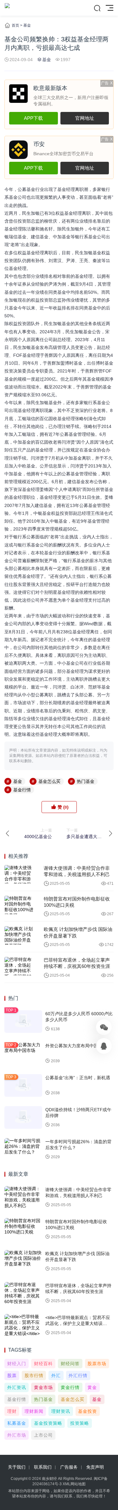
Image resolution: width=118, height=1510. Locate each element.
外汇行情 (78, 1375)
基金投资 (87, 1411)
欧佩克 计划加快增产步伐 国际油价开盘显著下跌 (78, 932)
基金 (27, 25)
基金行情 (22, 789)
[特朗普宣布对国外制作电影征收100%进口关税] (19, 905)
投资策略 (79, 1423)
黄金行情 (70, 1387)
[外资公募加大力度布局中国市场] (23, 1053)
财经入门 (16, 1363)
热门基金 (85, 781)
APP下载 (33, 118)
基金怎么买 (49, 781)
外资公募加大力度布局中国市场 (76, 1045)
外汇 (56, 1375)
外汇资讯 (16, 1387)
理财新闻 (34, 1411)
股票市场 (96, 1363)
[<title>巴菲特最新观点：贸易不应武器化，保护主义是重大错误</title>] (23, 1325)
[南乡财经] (7, 8)
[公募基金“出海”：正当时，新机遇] (23, 1085)
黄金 (92, 1387)
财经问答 (70, 1363)
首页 (15, 25)
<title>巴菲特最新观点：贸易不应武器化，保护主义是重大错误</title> (77, 1323)
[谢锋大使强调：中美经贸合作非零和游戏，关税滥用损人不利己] (19, 874)
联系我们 (43, 1467)
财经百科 (43, 1363)
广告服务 (69, 1467)
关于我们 (16, 1467)
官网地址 (84, 118)
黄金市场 (43, 1387)
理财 (12, 1411)
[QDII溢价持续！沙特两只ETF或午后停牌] (23, 1117)
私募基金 (16, 1423)
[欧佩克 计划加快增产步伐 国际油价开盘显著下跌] (19, 935)
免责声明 (95, 1467)
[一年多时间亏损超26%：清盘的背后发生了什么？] (23, 1149)
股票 (12, 1375)
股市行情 (34, 1375)
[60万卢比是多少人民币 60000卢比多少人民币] (23, 1021)
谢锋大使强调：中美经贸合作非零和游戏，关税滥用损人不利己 (77, 871)
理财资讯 (60, 1411)
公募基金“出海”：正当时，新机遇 (77, 1077)
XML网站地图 (74, 1484)
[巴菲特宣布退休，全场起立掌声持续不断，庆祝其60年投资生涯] (19, 966)
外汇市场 (16, 1435)
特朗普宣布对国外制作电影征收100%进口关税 (77, 902)
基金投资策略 (48, 1423)
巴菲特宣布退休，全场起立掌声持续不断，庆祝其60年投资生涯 (77, 963)
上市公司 (43, 1435)
